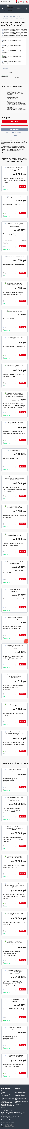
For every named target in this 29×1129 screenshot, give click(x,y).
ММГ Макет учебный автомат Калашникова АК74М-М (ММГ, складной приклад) (12, 983)
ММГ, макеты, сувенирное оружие (12, 16)
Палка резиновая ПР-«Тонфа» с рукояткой (13, 714)
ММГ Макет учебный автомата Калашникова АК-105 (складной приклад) (13, 839)
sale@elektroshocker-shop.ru (7, 1122)
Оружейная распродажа (7, 1098)
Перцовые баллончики (20, 1092)
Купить (22, 186)
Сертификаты (4, 1095)
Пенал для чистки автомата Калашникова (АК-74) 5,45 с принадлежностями (11, 953)
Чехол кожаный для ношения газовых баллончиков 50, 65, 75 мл (14, 432)
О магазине (4, 1091)
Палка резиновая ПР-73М (11, 319)
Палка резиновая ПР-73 (10, 458)
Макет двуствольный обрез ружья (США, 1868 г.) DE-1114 (14, 866)
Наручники (17, 1096)
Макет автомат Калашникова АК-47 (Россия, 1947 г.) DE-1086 (14, 1065)
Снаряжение (18, 1104)
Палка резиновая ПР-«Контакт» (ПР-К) (14, 347)
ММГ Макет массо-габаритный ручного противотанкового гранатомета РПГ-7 (12, 810)
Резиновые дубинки (20, 1095)
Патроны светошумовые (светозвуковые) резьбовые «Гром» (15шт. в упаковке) (14, 489)
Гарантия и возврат (6, 1094)
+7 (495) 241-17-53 (6, 1110)
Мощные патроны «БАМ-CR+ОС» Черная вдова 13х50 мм (13, 544)
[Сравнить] (2, 68)
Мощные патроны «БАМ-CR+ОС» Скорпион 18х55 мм (13, 375)
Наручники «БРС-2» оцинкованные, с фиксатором (14, 516)
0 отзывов (11, 72)
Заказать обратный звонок (7, 1119)
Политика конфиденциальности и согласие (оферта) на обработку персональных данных (7, 1104)
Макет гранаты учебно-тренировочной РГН (10, 1037)
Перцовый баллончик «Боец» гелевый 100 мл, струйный (12, 627)
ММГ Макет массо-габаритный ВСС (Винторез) (14, 923)
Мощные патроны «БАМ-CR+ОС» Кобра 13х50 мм (13, 572)
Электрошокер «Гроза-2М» (11, 204)
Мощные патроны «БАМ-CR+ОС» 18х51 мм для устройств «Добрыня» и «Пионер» (14, 180)
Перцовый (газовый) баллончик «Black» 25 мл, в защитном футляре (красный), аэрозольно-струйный (14, 405)
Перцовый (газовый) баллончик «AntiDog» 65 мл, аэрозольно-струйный (13, 658)
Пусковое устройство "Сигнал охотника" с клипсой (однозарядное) (14, 235)
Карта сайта (4, 1096)
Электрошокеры (19, 1094)
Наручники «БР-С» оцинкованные (13, 264)
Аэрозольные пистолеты (21, 1091)
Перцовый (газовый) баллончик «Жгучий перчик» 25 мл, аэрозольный (13, 687)
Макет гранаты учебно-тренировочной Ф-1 (10, 779)
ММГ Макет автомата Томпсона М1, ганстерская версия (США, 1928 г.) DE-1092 (14, 896)
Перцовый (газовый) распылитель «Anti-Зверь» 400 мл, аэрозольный (14, 743)
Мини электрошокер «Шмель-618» (14, 599)
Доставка (3, 1092)
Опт (2, 1099)
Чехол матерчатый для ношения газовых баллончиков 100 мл (13, 293)
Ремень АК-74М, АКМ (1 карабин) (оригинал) (13, 18)
